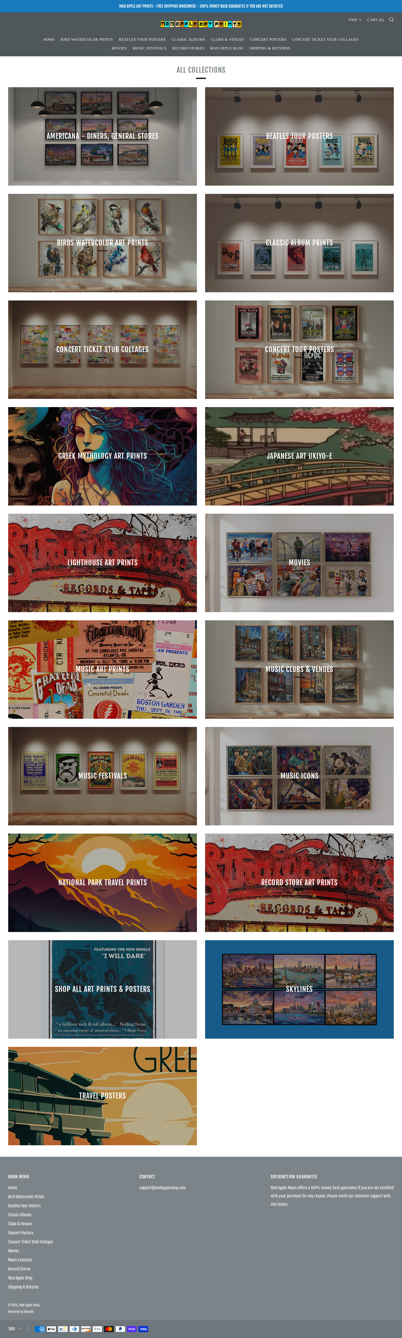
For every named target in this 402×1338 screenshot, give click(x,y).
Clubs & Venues (227, 39)
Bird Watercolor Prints (87, 39)
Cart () (375, 20)
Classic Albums (188, 39)
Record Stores (188, 48)
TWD (352, 20)
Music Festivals (150, 48)
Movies (119, 48)
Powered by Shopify (21, 1312)
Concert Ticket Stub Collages (325, 39)
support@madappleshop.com (162, 1187)
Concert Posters (268, 39)
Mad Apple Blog (227, 48)
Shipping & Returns (269, 48)
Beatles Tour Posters (142, 39)
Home (49, 39)
